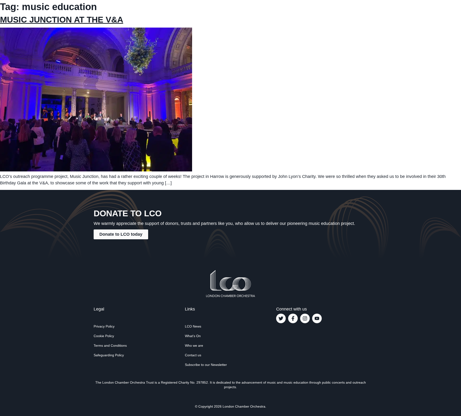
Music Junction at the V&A (61, 19)
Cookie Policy (104, 336)
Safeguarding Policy (109, 355)
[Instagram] (305, 318)
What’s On (193, 336)
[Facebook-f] (293, 318)
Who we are (194, 345)
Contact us (193, 355)
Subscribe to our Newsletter (206, 365)
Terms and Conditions (110, 345)
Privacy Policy (104, 326)
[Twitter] (281, 318)
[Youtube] (317, 318)
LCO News (193, 326)
